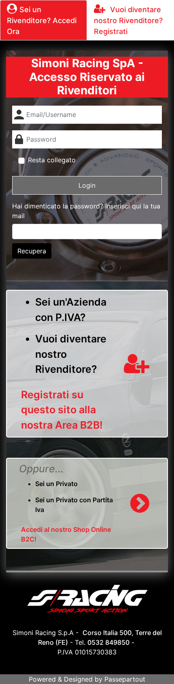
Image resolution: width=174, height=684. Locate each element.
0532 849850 (108, 642)
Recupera (31, 251)
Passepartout (124, 679)
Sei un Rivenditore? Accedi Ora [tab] (41, 20)
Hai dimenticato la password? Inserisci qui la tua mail (86, 211)
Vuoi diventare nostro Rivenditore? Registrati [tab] (128, 20)
